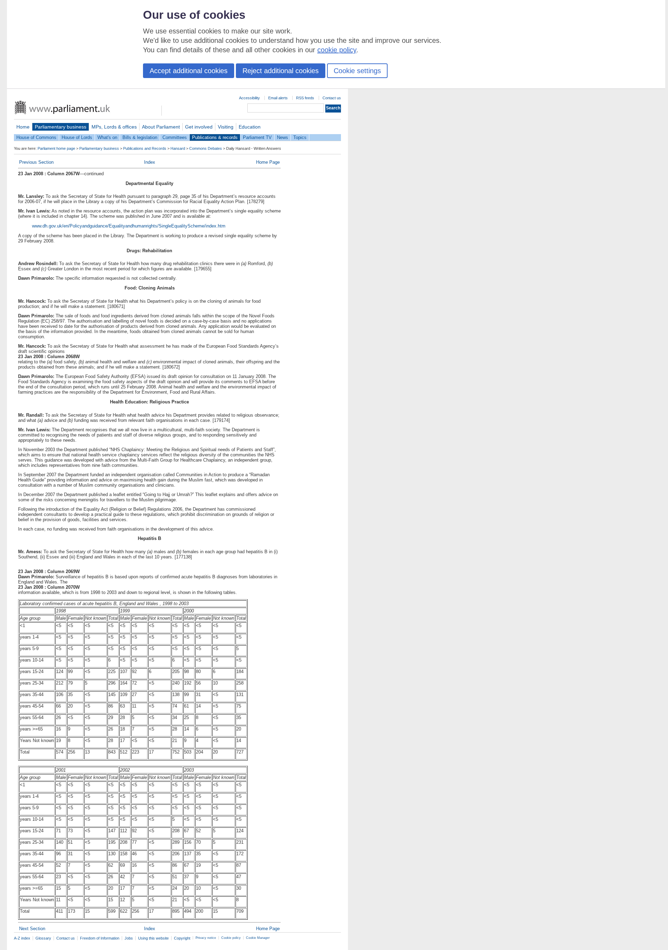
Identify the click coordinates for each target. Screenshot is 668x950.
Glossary (43, 938)
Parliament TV (257, 137)
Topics (300, 137)
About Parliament (161, 127)
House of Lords (77, 137)
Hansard (177, 148)
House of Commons (36, 137)
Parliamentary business (60, 127)
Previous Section (36, 162)
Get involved (199, 127)
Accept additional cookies (189, 71)
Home (23, 127)
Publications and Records (144, 148)
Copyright (182, 938)
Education (250, 127)
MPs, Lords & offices (114, 127)
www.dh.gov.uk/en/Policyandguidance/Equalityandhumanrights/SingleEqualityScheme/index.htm (128, 226)
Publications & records (215, 137)
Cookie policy (231, 938)
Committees (174, 137)
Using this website (153, 938)
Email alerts (278, 98)
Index (149, 162)
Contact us (332, 98)
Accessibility (249, 98)
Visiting (225, 127)
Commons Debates (205, 148)
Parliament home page (56, 148)
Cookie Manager (258, 938)
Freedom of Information (99, 938)
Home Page (268, 162)
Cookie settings (357, 71)
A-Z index (22, 938)
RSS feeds (305, 98)
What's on (107, 137)
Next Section (32, 928)
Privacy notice (206, 938)
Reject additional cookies (280, 71)
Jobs (129, 938)
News (282, 137)
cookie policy (336, 50)
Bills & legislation (139, 137)
